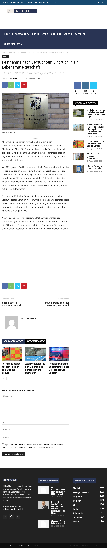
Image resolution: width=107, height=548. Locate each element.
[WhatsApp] (11, 85)
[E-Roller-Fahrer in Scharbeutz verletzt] (78, 169)
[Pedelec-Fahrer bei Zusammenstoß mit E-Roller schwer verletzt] (59, 354)
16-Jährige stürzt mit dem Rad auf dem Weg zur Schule (11, 368)
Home (7, 34)
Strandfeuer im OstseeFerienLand (11, 304)
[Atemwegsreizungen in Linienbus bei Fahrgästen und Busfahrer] (35, 354)
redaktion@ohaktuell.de (13, 509)
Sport (44, 34)
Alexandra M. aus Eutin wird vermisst (59, 522)
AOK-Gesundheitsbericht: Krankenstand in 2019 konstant (60, 490)
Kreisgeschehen (20, 34)
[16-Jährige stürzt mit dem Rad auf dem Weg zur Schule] (12, 354)
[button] (89, 2)
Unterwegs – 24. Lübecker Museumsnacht (93, 156)
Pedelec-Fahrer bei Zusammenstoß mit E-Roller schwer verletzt (59, 368)
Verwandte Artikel (14, 341)
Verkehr (68, 34)
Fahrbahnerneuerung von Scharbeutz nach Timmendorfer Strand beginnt (96, 113)
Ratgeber (80, 34)
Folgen (85, 83)
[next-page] (8, 378)
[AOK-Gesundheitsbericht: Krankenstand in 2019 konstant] (43, 490)
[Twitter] (102, 2)
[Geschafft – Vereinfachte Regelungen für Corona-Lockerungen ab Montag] (43, 505)
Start (4, 52)
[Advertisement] (35, 253)
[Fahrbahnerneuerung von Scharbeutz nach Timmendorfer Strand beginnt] (78, 113)
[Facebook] (93, 2)
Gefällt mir (77, 84)
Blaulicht (55, 34)
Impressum (32, 2)
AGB (54, 2)
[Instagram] (97, 2)
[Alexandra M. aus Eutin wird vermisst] (43, 524)
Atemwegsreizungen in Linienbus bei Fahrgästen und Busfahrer (35, 368)
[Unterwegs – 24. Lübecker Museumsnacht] (78, 156)
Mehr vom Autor (35, 341)
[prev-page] (3, 378)
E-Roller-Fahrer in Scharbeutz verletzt (95, 167)
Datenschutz (44, 2)
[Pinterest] (24, 85)
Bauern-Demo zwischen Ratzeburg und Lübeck (57, 304)
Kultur (35, 34)
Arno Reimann (11, 78)
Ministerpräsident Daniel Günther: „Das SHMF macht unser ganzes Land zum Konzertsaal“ (95, 129)
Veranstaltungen (13, 44)
